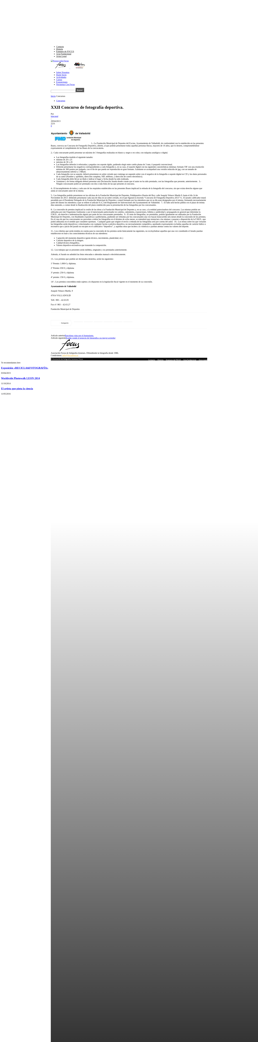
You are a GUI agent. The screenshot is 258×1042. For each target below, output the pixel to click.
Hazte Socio (61, 75)
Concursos (60, 101)
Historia (59, 49)
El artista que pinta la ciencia (17, 388)
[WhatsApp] (78, 323)
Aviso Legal (61, 56)
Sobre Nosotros (62, 72)
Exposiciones (61, 82)
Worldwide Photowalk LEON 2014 (20, 378)
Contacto (60, 46)
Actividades (61, 77)
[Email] (127, 323)
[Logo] (60, 68)
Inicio (53, 96)
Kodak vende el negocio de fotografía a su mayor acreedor (90, 338)
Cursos (59, 80)
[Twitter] (98, 323)
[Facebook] (88, 323)
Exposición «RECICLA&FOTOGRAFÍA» (24, 367)
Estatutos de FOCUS (65, 51)
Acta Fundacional (63, 54)
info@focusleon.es (70, 355)
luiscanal (54, 116)
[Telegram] (108, 323)
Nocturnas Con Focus (65, 84)
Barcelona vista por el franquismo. (79, 335)
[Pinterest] (118, 323)
